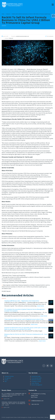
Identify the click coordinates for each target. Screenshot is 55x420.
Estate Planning (35, 383)
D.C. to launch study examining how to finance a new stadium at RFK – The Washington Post (14, 395)
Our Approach (8, 378)
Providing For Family (36, 381)
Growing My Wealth (36, 376)
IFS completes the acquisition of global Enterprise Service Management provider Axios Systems (24, 310)
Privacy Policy (40, 417)
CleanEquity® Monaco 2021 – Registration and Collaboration (21, 301)
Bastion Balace (13, 417)
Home (3, 14)
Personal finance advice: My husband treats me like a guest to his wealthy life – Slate (13, 403)
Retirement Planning (36, 379)
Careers (6, 379)
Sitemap (46, 417)
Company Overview (9, 376)
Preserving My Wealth (36, 378)
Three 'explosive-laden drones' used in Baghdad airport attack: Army (23, 319)
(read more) (40, 306)
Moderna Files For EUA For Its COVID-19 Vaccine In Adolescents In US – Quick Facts (26, 335)
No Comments (50, 36)
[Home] (12, 4)
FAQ (6, 381)
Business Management (36, 385)
